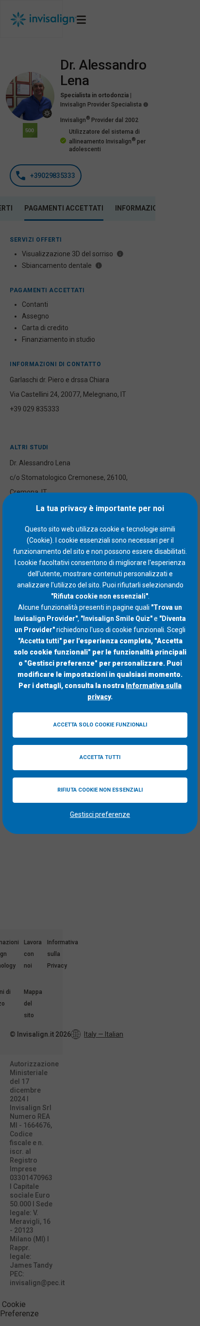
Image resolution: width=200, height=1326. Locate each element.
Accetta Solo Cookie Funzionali (100, 725)
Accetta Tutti (100, 757)
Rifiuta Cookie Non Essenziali (100, 790)
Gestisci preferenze (100, 814)
